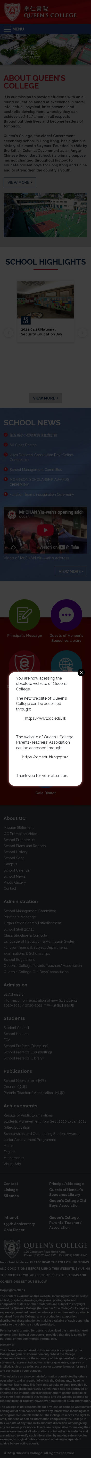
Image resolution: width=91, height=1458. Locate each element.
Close (81, 672)
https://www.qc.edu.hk (45, 718)
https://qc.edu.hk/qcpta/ (45, 757)
